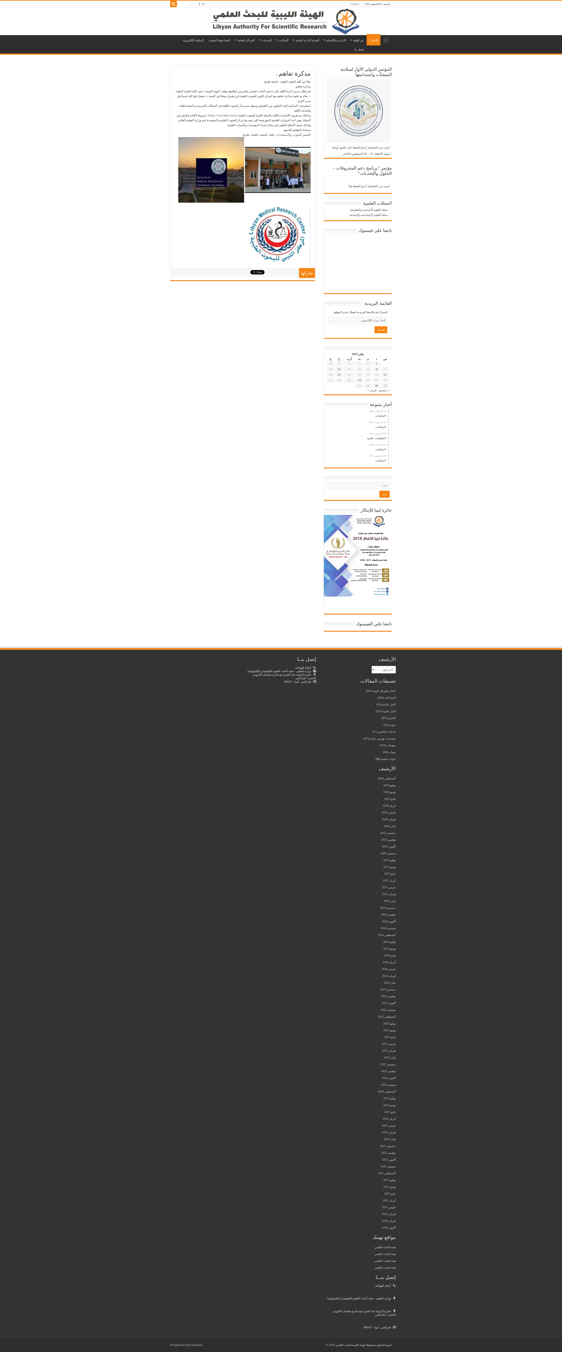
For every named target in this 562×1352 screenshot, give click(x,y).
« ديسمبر (384, 390)
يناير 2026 (390, 826)
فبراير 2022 (389, 1132)
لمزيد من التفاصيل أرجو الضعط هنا (369, 186)
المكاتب (283, 40)
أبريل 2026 (389, 805)
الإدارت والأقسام (336, 40)
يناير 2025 (390, 901)
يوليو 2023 (389, 1023)
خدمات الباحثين (387, 731)
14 (385, 374)
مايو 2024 (390, 955)
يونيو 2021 (389, 1186)
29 (376, 385)
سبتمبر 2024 (388, 928)
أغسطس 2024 (387, 935)
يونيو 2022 (389, 1105)
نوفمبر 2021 (388, 1152)
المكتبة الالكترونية (193, 40)
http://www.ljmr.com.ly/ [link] (223, 115)
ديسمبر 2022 (388, 1064)
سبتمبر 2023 (388, 1009)
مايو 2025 (390, 873)
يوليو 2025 (389, 860)
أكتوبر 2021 (389, 1159)
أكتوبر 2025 (389, 846)
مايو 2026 (390, 798)
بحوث (392, 724)
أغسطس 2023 (387, 1016)
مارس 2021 (389, 1207)
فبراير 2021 (389, 1214)
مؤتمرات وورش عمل (383, 738)
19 (339, 374)
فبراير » (371, 390)
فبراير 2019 (389, 1220)
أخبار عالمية (389, 704)
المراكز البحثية (246, 40)
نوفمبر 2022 (388, 1071)
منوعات (391, 745)
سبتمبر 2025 (388, 853)
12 (339, 369)
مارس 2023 (389, 1044)
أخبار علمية (389, 711)
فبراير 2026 (389, 819)
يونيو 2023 (389, 1030)
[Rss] (203, 4)
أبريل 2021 (389, 1200)
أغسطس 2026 (387, 778)
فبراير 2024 (389, 975)
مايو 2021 (390, 1193)
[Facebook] (199, 4)
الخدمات (267, 40)
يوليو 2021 (389, 1180)
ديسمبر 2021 (388, 1146)
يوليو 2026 (389, 785)
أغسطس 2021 (387, 1173)
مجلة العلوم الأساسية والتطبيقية (368, 209)
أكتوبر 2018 (389, 1227)
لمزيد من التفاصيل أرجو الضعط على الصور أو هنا (361, 147)
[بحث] (173, 4)
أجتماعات (390, 697)
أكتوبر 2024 (389, 921)
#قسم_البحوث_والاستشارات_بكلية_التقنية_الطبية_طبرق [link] (277, 134)
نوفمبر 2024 (388, 914)
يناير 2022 (390, 1139)
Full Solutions (194, 1345)
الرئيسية (386, 39)
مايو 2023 (390, 1037)
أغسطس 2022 (387, 1091)
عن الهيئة (358, 40)
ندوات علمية (388, 759)
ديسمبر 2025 (388, 833)
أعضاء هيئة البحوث (220, 40)
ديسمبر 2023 (388, 989)
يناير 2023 (390, 1057)
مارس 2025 (389, 887)
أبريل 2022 (389, 1118)
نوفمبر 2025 (388, 839)
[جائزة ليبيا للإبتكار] (357, 555)
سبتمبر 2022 (388, 1084)
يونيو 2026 (389, 792)
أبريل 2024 (389, 962)
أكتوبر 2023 (389, 1003)
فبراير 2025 (389, 894)
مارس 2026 (389, 812)
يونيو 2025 (389, 867)
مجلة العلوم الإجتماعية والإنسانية (368, 214)
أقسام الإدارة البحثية (307, 40)
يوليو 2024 (389, 941)
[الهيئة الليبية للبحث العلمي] (281, 21)
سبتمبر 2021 (388, 1166)
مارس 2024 (389, 969)
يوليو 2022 (389, 1098)
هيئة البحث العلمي (385, 1247)
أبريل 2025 (389, 880)
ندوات (392, 752)
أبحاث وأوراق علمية (384, 690)
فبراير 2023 (389, 1050)
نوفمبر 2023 (388, 996)
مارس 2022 (389, 1125)
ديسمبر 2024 (388, 907)
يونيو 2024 (389, 948)
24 (359, 380)
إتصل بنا (359, 49)
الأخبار (374, 40)
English (354, 3)
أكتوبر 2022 (389, 1078)
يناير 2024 (390, 982)
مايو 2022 (390, 1112)
